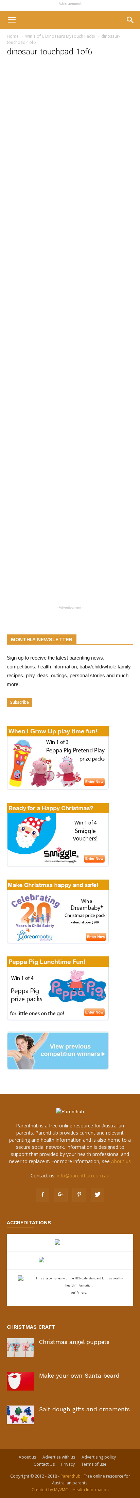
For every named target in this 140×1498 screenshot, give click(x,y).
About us (121, 1161)
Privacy (68, 1464)
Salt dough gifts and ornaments (84, 1409)
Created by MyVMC (50, 1490)
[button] (130, 20)
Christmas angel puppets (74, 1342)
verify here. (79, 1292)
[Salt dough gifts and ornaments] (20, 1415)
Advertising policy (99, 1457)
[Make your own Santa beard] (20, 1381)
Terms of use (93, 1464)
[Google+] (61, 1195)
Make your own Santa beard (79, 1375)
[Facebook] (42, 1195)
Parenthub (71, 1476)
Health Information (90, 1490)
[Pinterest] (79, 1195)
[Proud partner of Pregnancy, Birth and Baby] (70, 1260)
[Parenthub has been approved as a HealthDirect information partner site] (70, 1243)
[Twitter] (97, 1195)
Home (13, 36)
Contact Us (44, 1464)
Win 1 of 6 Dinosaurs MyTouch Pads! (60, 36)
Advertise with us (58, 1457)
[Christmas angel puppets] (20, 1347)
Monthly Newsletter (41, 639)
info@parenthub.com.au (83, 1175)
